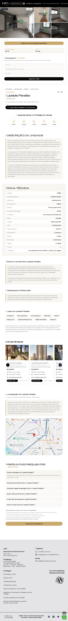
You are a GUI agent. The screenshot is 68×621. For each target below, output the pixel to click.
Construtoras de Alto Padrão (14, 597)
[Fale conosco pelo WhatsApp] (64, 617)
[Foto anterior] (7, 352)
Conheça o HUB (9, 574)
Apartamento (18, 89)
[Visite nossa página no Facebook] (53, 616)
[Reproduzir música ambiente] (64, 613)
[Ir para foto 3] (40, 359)
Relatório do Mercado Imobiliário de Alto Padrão (17, 593)
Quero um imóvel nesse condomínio (34, 43)
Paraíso (26, 89)
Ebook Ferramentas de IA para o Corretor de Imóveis (15, 602)
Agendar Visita (34, 79)
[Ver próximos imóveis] (60, 365)
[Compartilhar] (62, 92)
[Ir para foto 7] (19, 359)
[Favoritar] (58, 92)
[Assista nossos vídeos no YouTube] (58, 616)
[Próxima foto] (26, 352)
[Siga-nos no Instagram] (49, 616)
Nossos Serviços (9, 581)
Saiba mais (13, 381)
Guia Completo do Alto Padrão (14, 588)
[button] (17, 22)
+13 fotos (59, 30)
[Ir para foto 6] (18, 359)
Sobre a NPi (7, 578)
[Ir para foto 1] (14, 359)
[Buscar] (24, 4)
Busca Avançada (34, 3)
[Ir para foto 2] (15, 359)
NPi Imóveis (8, 89)
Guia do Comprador (51, 3)
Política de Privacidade (8, 616)
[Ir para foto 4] (41, 359)
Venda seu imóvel (9, 585)
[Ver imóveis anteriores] (7, 365)
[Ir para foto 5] (17, 359)
